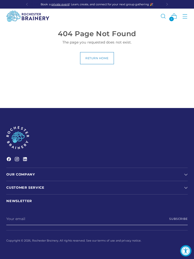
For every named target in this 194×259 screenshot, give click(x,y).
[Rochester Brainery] (27, 16)
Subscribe (178, 219)
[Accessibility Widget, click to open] (185, 250)
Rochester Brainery (45, 240)
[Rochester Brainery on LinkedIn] (25, 160)
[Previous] (27, 4)
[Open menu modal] (185, 16)
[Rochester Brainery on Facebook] (9, 160)
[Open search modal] (163, 16)
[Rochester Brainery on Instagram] (17, 160)
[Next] (167, 4)
